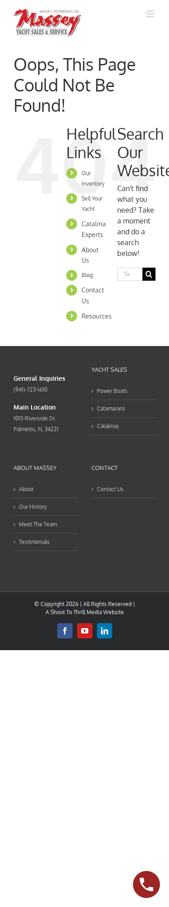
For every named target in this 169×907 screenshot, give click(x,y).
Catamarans (111, 408)
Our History (33, 506)
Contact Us (110, 489)
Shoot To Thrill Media (76, 612)
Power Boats (112, 390)
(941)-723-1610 (30, 389)
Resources (97, 316)
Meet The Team (38, 524)
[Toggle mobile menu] (150, 13)
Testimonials (34, 541)
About (26, 489)
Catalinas (108, 426)
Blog (87, 275)
